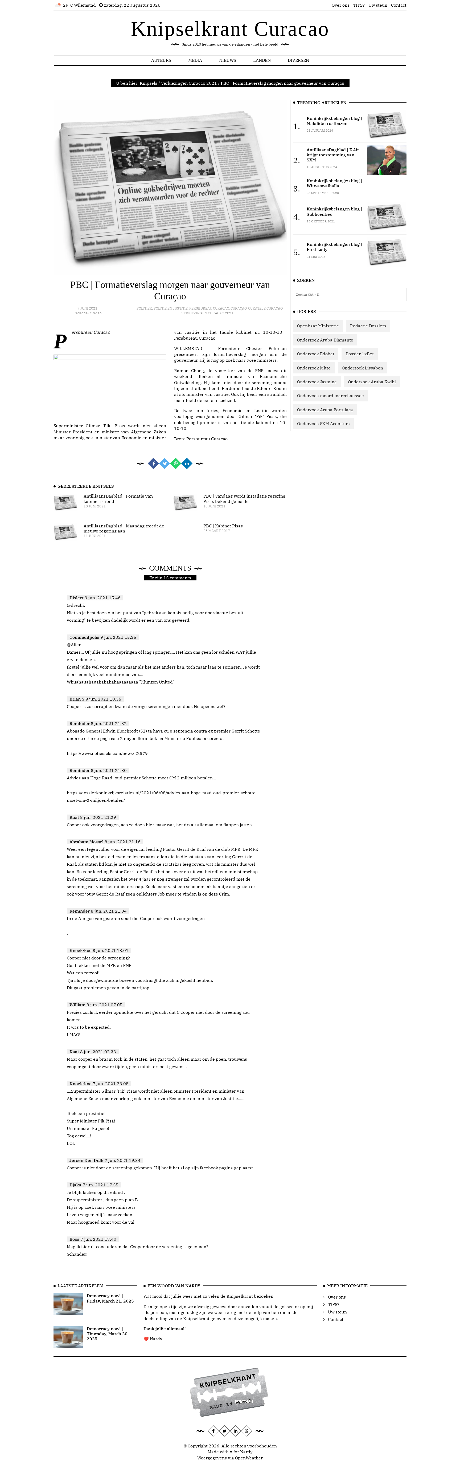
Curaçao (239, 308)
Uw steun (377, 5)
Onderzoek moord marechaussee (330, 395)
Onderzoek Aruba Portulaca (325, 409)
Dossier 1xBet (360, 353)
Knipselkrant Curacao (230, 28)
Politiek (144, 308)
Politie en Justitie (171, 308)
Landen (262, 60)
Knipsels (148, 83)
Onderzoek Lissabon (362, 368)
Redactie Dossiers (368, 325)
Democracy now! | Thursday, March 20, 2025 (108, 1333)
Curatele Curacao (265, 308)
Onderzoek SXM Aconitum (323, 423)
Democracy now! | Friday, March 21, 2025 (110, 1298)
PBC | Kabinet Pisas (223, 525)
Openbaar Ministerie (318, 325)
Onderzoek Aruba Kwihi (372, 381)
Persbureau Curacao (209, 308)
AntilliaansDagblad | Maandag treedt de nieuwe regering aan (124, 528)
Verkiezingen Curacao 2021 (189, 83)
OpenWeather (249, 1457)
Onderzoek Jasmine (317, 381)
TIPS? (359, 5)
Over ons (341, 5)
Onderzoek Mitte (314, 368)
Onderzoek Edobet (315, 353)
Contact (398, 5)
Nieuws (227, 60)
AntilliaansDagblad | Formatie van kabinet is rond (118, 498)
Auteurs (161, 60)
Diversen (298, 60)
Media (195, 60)
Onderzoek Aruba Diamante (325, 340)
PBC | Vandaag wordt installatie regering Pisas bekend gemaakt (244, 498)
